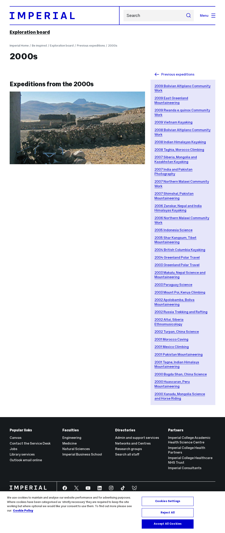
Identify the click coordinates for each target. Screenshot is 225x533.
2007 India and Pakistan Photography (173, 171)
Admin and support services (137, 438)
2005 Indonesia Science (173, 230)
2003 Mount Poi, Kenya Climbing (179, 292)
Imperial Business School (82, 454)
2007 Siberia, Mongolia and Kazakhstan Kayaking (175, 159)
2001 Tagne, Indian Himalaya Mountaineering (176, 364)
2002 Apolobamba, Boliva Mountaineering (174, 302)
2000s (112, 45)
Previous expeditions (91, 45)
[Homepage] (65, 15)
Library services (22, 454)
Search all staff (127, 454)
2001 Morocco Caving (171, 339)
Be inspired (39, 45)
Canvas (16, 438)
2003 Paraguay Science (173, 285)
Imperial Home (19, 45)
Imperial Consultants (184, 468)
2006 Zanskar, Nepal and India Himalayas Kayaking (178, 208)
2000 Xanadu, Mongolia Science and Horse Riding (179, 396)
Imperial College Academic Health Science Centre (189, 440)
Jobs (13, 449)
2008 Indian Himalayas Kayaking (180, 142)
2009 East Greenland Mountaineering (171, 100)
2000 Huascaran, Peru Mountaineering (172, 384)
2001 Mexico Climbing (171, 347)
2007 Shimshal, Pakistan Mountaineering (174, 195)
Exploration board (30, 32)
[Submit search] (188, 15)
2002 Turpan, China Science (176, 332)
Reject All (168, 512)
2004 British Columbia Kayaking (179, 250)
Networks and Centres (133, 443)
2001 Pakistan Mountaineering (178, 354)
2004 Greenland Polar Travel (177, 257)
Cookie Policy (23, 510)
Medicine (69, 443)
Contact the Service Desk (30, 443)
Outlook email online (26, 460)
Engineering (71, 438)
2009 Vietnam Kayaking (173, 122)
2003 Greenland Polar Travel (177, 265)
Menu (204, 15)
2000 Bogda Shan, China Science (180, 374)
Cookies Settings (167, 501)
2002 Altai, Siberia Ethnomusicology (168, 321)
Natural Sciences (76, 449)
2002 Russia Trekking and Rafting (180, 312)
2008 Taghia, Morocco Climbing (179, 150)
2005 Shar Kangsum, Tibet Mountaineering (175, 240)
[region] (112, 512)
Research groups (128, 449)
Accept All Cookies (167, 524)
